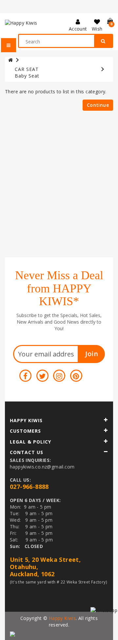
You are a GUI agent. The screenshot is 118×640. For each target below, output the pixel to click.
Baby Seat (27, 76)
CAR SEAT (27, 69)
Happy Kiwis (62, 618)
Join (91, 353)
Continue (98, 105)
